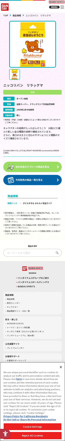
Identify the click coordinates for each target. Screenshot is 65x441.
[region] (32, 401)
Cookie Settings (32, 426)
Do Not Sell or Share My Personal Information (29, 419)
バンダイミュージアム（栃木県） (21, 335)
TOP (5, 15)
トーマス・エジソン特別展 (18, 327)
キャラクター (12, 307)
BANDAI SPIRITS (26, 286)
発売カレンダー (13, 303)
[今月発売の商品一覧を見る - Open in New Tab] (32, 180)
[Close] (61, 367)
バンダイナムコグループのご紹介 (33, 278)
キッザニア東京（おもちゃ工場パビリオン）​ (26, 331)
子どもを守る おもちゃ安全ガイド (37, 203)
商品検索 (11, 299)
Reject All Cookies (32, 435)
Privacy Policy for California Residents (25, 416)
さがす (56, 252)
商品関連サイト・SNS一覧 (18, 311)
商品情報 (17, 15)
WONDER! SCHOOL (15, 323)
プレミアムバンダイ (15, 348)
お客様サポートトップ (16, 360)
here (19, 379)
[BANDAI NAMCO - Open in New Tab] (35, 268)
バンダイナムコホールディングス (33, 282)
